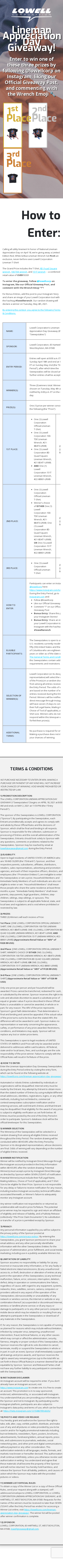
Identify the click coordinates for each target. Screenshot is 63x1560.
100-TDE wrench (19, 271)
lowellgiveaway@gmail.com (14, 848)
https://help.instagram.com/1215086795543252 (26, 1410)
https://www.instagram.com (14, 1387)
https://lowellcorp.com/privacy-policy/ (19, 1236)
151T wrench (39, 271)
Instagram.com (37, 596)
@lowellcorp (36, 586)
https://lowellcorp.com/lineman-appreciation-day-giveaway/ (30, 1076)
